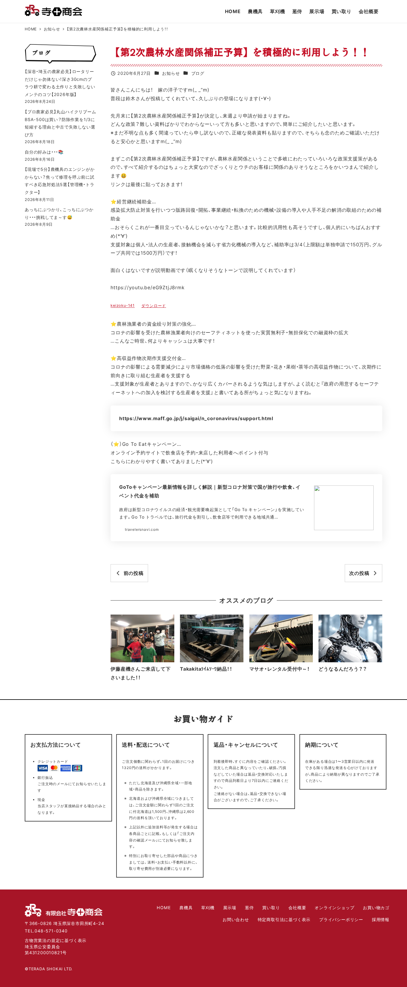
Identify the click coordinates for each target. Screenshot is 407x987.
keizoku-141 (123, 306)
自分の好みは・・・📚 (44, 151)
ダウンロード (153, 306)
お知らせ (171, 73)
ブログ (197, 73)
